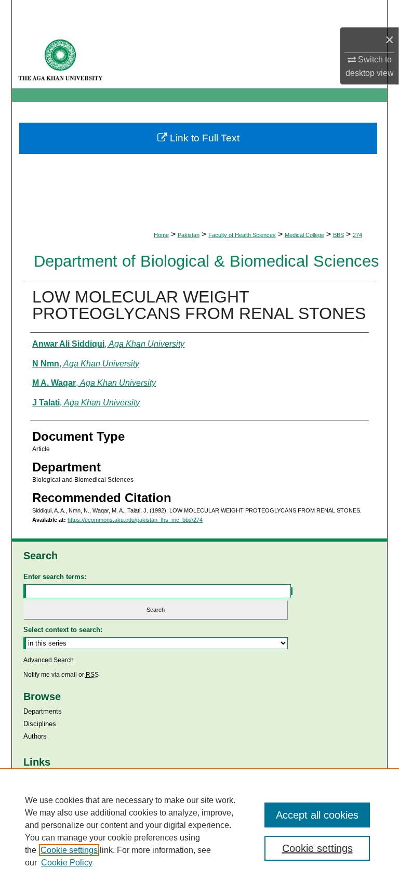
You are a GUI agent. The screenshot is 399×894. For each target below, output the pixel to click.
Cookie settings (69, 850)
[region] (199, 831)
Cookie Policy (66, 862)
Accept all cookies (317, 815)
